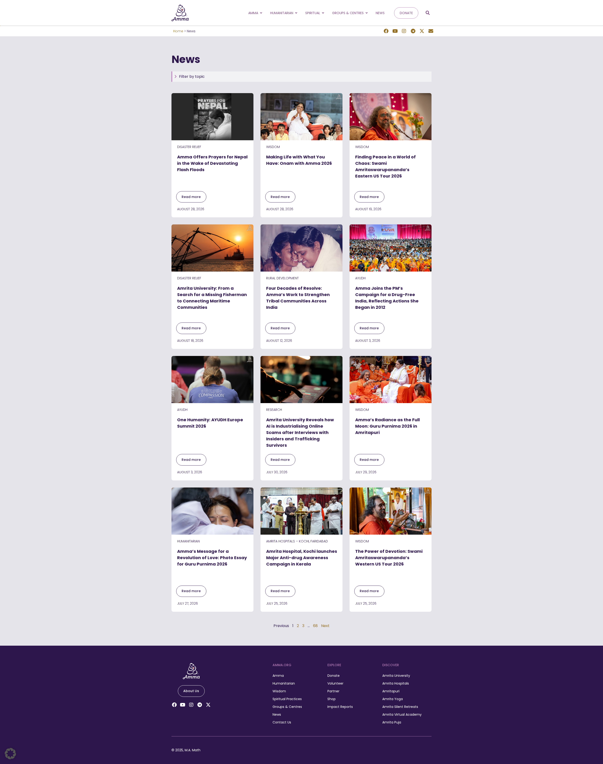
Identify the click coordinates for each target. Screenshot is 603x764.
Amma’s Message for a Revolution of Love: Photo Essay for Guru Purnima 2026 (212, 557)
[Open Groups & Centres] (366, 13)
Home (178, 31)
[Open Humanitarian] (296, 13)
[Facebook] (386, 31)
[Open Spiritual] (323, 13)
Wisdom (273, 147)
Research (274, 409)
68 (315, 625)
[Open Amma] (261, 13)
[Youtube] (395, 31)
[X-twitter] (422, 31)
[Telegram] (413, 31)
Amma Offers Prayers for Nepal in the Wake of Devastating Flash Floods (212, 163)
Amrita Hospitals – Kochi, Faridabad (297, 541)
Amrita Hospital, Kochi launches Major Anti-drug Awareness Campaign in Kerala (301, 557)
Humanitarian (188, 541)
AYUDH (360, 278)
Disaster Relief (189, 147)
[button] (428, 13)
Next (325, 625)
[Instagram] (404, 31)
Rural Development (282, 278)
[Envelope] (430, 31)
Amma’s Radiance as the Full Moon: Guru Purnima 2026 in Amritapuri (387, 426)
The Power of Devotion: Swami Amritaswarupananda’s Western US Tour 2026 (389, 557)
